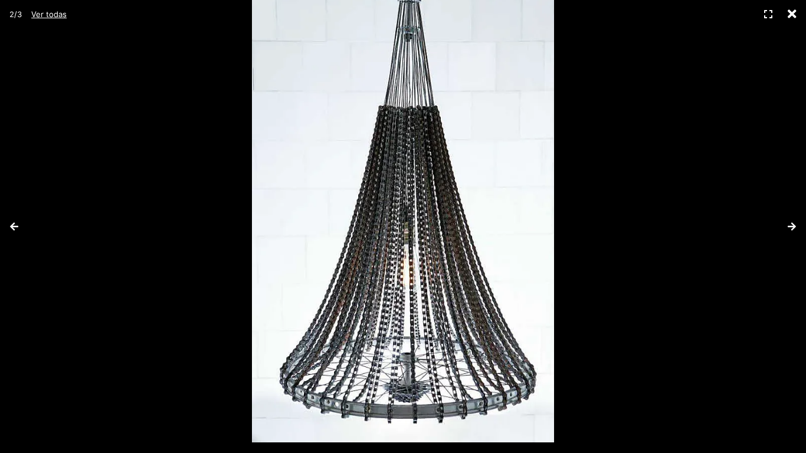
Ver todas (49, 14)
